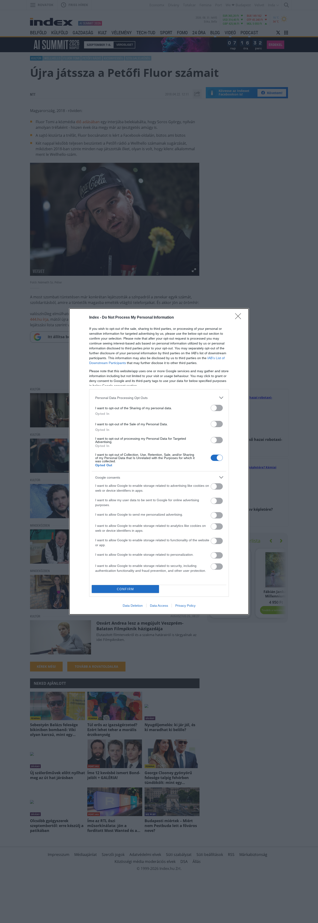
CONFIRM (125, 589)
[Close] (239, 317)
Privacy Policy (185, 605)
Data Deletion (133, 605)
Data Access (159, 605)
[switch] (217, 408)
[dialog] (159, 461)
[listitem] (159, 397)
